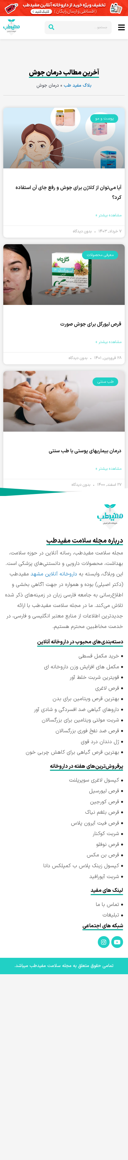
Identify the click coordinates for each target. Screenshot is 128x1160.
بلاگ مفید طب (78, 85)
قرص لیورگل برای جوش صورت (90, 324)
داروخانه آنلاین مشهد (54, 574)
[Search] (51, 27)
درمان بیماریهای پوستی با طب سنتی (85, 451)
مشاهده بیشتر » (108, 215)
